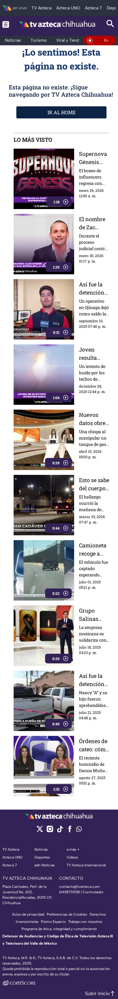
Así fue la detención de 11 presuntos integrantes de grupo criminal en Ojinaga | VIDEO (94, 289)
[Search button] (110, 24)
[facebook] (70, 831)
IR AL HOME (62, 112)
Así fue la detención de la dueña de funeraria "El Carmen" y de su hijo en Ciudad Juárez (93, 680)
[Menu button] (5, 24)
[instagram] (50, 831)
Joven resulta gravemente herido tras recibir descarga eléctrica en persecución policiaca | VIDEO (93, 354)
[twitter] (40, 831)
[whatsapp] (79, 830)
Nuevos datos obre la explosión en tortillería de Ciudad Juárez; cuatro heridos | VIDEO (92, 419)
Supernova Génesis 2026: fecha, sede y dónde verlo (94, 158)
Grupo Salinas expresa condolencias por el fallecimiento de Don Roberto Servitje (93, 615)
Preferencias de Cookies (67, 914)
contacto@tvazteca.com (79, 887)
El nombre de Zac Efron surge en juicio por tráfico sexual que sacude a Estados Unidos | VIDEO (94, 223)
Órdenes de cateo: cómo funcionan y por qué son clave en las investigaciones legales (94, 745)
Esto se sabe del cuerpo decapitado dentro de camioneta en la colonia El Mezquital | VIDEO (94, 484)
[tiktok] (60, 831)
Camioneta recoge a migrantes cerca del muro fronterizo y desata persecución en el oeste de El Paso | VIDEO (94, 550)
